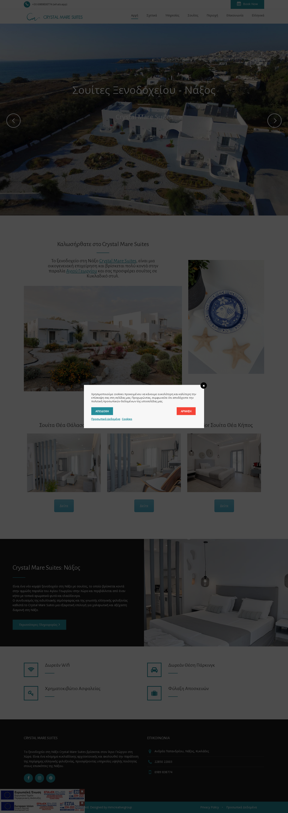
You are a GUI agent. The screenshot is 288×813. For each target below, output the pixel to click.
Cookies (127, 419)
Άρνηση (186, 411)
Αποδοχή (102, 411)
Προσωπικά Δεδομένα (105, 419)
